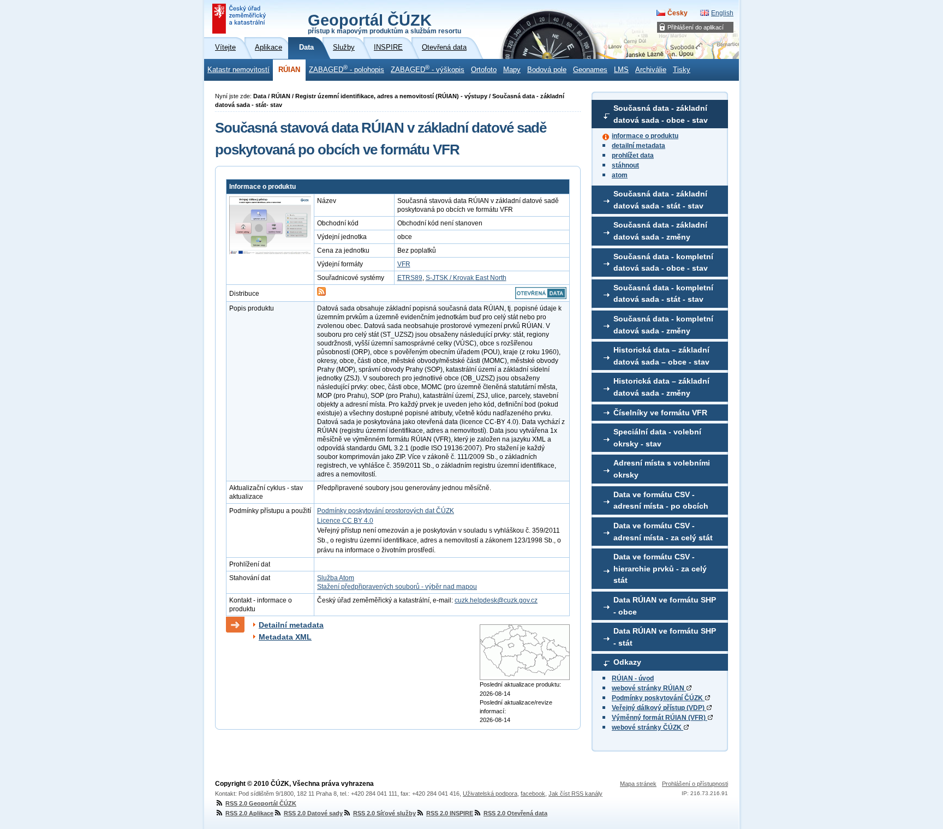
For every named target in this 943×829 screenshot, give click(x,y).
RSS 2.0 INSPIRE (449, 813)
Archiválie (650, 70)
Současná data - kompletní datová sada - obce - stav (663, 262)
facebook (533, 793)
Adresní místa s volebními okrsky (661, 468)
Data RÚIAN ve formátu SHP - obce (664, 605)
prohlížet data (633, 155)
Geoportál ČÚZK (384, 22)
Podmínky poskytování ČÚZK (658, 698)
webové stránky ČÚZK (647, 727)
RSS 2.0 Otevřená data (515, 813)
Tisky (681, 70)
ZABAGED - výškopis (427, 69)
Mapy (512, 70)
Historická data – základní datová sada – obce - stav (661, 355)
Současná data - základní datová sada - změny (660, 230)
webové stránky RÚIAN (649, 688)
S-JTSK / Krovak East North (466, 278)
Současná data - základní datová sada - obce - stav (660, 114)
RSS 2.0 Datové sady (313, 813)
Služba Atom (335, 578)
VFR (403, 264)
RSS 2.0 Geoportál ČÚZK (260, 803)
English (722, 13)
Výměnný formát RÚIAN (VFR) (659, 717)
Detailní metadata (291, 625)
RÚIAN (289, 70)
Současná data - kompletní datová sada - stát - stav (663, 293)
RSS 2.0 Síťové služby (384, 813)
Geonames (590, 70)
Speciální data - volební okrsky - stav (657, 437)
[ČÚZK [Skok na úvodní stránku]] (240, 18)
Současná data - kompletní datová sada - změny (663, 324)
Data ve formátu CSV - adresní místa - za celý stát (663, 531)
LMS (621, 70)
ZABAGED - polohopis (346, 69)
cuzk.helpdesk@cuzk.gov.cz (496, 600)
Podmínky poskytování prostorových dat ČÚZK (385, 511)
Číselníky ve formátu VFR (660, 412)
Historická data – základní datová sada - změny (661, 387)
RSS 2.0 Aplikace (249, 813)
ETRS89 (409, 278)
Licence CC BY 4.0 (345, 520)
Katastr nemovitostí (238, 70)
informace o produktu (645, 136)
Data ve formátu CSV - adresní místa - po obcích (660, 500)
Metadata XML (285, 637)
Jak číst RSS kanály (575, 793)
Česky (677, 13)
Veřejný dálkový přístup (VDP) (659, 708)
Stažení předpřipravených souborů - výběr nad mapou (397, 587)
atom (620, 175)
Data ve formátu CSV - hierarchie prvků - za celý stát (660, 568)
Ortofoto (484, 70)
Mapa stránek (638, 783)
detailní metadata (638, 146)
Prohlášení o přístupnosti (695, 783)
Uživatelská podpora (490, 793)
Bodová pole (546, 70)
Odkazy (627, 662)
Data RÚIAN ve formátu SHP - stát (664, 637)
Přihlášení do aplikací (695, 27)
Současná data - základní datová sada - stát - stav (660, 199)
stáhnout (625, 165)
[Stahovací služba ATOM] (321, 293)
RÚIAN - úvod (633, 678)
